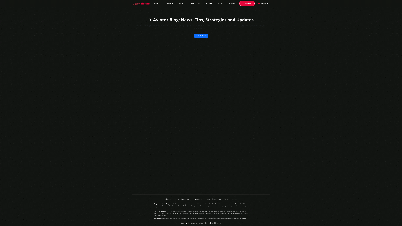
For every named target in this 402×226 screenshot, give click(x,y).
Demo (181, 3)
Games (209, 3)
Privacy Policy (197, 199)
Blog (220, 3)
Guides (232, 3)
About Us (168, 199)
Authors (234, 199)
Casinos (169, 3)
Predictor (195, 3)
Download (247, 3)
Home (156, 3)
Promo (226, 199)
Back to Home (201, 35)
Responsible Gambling (213, 199)
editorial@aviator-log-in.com (237, 219)
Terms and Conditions (182, 199)
